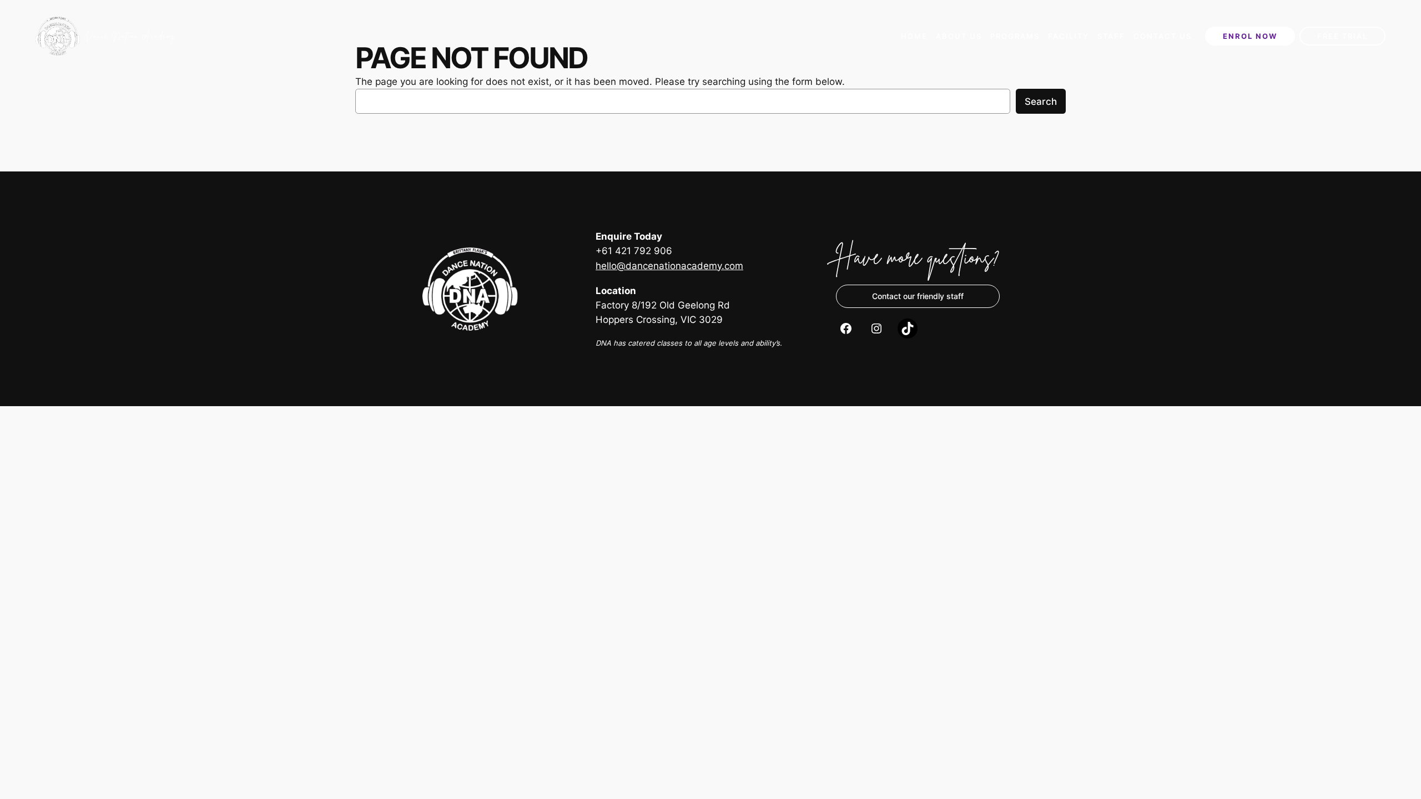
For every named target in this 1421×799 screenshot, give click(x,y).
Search (1041, 101)
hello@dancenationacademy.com (669, 265)
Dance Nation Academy (130, 36)
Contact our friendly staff (918, 296)
